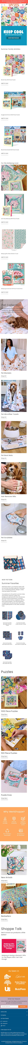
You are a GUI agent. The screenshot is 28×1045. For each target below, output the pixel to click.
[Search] (4, 5)
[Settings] (23, 5)
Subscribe (23, 1006)
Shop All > (4, 376)
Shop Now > (5, 317)
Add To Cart (4, 83)
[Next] (24, 950)
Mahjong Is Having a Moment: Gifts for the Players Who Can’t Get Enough (14, 957)
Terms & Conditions (18, 1042)
